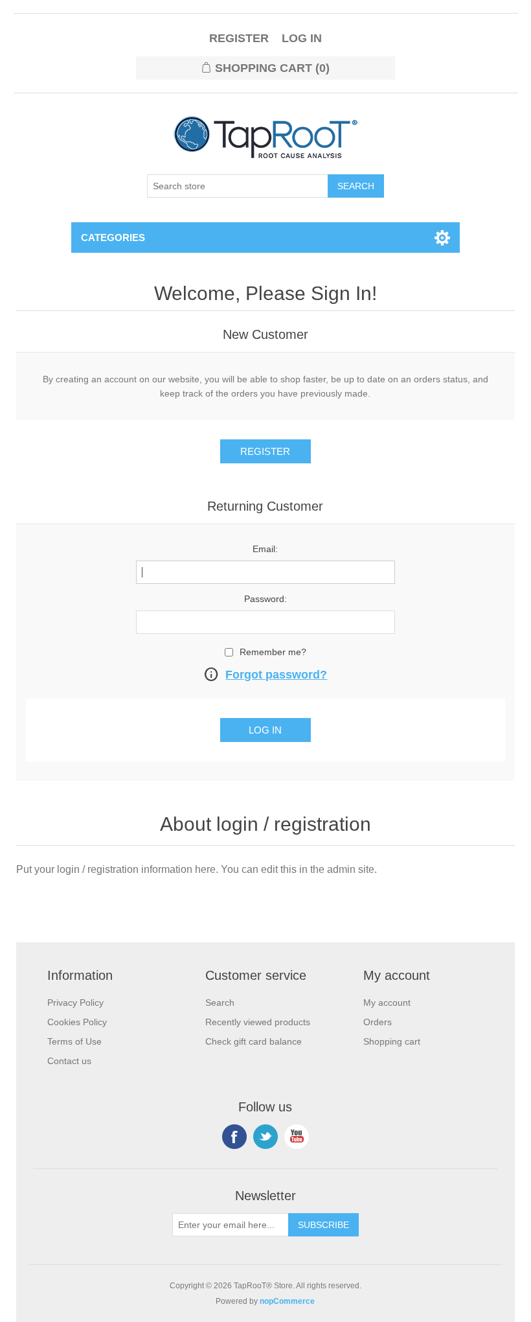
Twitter (265, 1136)
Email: (265, 549)
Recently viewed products (257, 1022)
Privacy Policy (75, 1002)
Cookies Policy (77, 1022)
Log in (302, 38)
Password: (265, 599)
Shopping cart (391, 1041)
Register (239, 38)
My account (387, 1002)
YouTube (296, 1136)
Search (219, 1002)
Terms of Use (74, 1041)
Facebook (234, 1136)
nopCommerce (287, 1301)
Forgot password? (276, 674)
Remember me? (273, 652)
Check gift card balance (253, 1041)
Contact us (69, 1061)
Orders (377, 1022)
